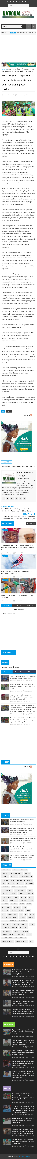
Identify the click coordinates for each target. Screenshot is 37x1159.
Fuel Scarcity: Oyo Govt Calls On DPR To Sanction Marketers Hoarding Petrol (23, 972)
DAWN (3, 883)
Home (3, 69)
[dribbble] (20, 2)
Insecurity (13, 900)
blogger (7, 605)
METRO (29, 904)
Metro (22, 904)
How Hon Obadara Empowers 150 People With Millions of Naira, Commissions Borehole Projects (23, 1012)
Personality (6, 924)
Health (31, 897)
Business (5, 877)
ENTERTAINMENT (20, 890)
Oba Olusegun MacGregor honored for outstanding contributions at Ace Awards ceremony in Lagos (22, 830)
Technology (13, 938)
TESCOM (23, 938)
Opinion (31, 917)
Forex (16, 897)
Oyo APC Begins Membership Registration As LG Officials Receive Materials (23, 993)
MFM (3, 907)
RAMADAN (14, 928)
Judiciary (23, 900)
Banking (24, 870)
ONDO (15, 917)
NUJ (26, 914)
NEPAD (28, 911)
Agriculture (6, 870)
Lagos (31, 900)
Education (29, 883)
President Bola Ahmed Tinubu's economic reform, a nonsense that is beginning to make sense (23, 1131)
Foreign (4, 556)
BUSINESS (14, 877)
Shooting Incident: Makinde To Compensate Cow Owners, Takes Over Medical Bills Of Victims (23, 982)
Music (9, 907)
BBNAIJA (27, 873)
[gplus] (11, 2)
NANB (24, 907)
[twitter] (8, 2)
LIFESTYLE (14, 904)
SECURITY (21, 934)
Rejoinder (23, 928)
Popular (18, 672)
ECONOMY (20, 883)
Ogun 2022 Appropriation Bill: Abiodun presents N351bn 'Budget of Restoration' (23, 1032)
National (5, 911)
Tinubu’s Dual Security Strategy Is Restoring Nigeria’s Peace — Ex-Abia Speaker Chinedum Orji (17, 548)
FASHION (5, 894)
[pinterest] (14, 2)
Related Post (7, 524)
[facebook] (5, 2)
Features (13, 894)
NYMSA (32, 914)
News (9, 69)
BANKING (5, 873)
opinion (22, 917)
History (4, 900)
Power (32, 924)
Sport (29, 934)
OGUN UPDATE (6, 917)
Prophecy (5, 928)
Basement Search (16, 873)
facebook (30, 605)
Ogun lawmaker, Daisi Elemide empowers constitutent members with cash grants (23, 1053)
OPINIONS (13, 921)
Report (4, 934)
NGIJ (15, 914)
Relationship (6, 931)
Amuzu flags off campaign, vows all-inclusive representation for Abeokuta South (22, 687)
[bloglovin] (17, 2)
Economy (11, 883)
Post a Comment (9, 614)
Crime (12, 880)
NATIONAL (14, 911)
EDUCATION (5, 887)
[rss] (23, 2)
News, (29, 95)
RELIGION (25, 931)
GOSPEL (23, 897)
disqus (18, 605)
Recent (7, 672)
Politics (5, 32)
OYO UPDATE (23, 921)
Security (12, 934)
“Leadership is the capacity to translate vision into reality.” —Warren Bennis (23, 1121)
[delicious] (32, 2)
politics (16, 924)
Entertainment (7, 890)
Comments (30, 672)
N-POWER (17, 907)
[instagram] (29, 2)
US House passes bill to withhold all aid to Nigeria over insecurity (16, 573)
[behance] (26, 2)
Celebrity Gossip (26, 877)
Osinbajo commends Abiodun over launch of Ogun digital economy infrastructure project (23, 1063)
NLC (21, 914)
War (31, 941)
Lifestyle (5, 904)
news (3, 914)
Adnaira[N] (31, 63)
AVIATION (16, 870)
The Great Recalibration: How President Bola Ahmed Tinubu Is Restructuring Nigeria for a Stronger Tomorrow (23, 720)
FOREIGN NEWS (7, 897)
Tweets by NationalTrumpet (10, 667)
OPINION (5, 921)
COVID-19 (5, 880)
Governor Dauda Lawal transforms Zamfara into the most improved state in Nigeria (23, 1141)
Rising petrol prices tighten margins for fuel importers (17, 596)
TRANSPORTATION (21, 941)
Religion (17, 931)
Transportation (7, 941)
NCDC (21, 911)
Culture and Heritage (24, 880)
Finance (22, 894)
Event (30, 890)
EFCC (13, 887)
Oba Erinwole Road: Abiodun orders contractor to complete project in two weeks (23, 1042)
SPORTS (4, 938)
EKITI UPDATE (21, 887)
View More (32, 523)
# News (9, 411)
